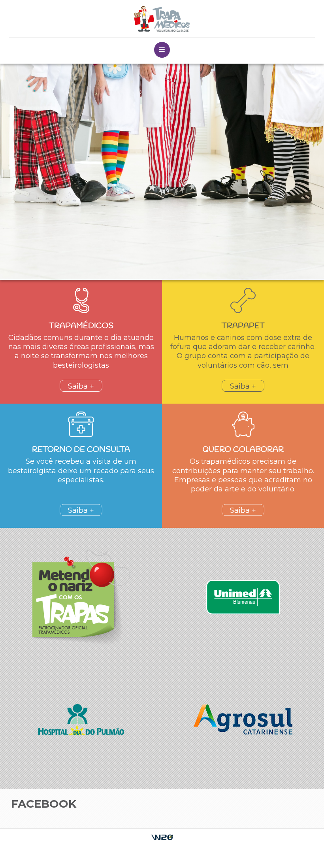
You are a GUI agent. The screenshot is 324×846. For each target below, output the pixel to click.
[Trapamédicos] (162, 19)
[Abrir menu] (162, 50)
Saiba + (81, 386)
